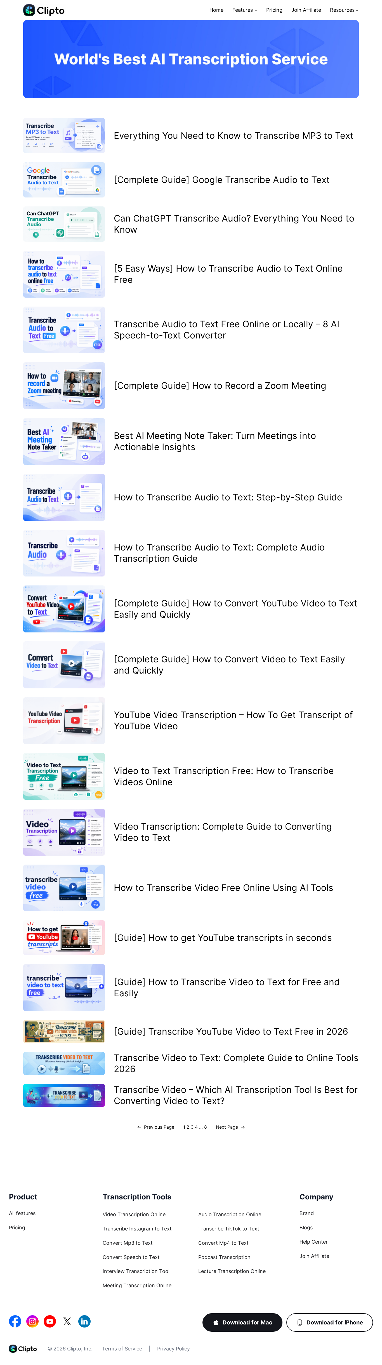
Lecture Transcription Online (232, 1271)
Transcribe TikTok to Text (228, 1229)
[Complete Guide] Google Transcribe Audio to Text (222, 179)
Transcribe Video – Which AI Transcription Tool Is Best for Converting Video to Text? (236, 1095)
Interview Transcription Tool (136, 1271)
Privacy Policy (173, 1349)
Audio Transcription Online (229, 1214)
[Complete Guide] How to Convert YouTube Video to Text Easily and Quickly (235, 609)
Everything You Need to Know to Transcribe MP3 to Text (233, 135)
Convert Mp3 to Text (128, 1243)
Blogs (306, 1227)
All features (22, 1213)
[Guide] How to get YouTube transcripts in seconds (223, 937)
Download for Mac (247, 1322)
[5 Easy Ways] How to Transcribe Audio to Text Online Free (228, 274)
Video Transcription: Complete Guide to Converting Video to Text (223, 832)
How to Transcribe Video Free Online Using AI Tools (223, 887)
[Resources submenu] (357, 10)
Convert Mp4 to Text (223, 1243)
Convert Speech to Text (131, 1257)
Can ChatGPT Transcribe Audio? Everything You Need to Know (234, 224)
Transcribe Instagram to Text (137, 1229)
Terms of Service (122, 1349)
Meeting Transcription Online (137, 1285)
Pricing (17, 1227)
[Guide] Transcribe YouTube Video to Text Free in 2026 (231, 1031)
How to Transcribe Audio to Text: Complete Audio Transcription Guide (219, 553)
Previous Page (155, 1127)
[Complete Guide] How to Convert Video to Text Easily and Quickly (229, 665)
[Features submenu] (255, 10)
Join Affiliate (314, 1256)
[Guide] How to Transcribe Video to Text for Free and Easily (227, 987)
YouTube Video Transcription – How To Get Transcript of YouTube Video (233, 720)
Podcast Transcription (224, 1257)
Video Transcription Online (134, 1214)
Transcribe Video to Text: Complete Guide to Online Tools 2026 (236, 1063)
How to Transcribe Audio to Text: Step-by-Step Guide (228, 497)
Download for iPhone (334, 1322)
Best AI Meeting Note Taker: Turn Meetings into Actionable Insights (215, 441)
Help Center (314, 1242)
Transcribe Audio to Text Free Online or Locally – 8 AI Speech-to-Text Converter (226, 330)
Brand (307, 1213)
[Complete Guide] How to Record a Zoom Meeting (220, 385)
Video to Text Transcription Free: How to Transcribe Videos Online (224, 776)
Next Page (230, 1127)
